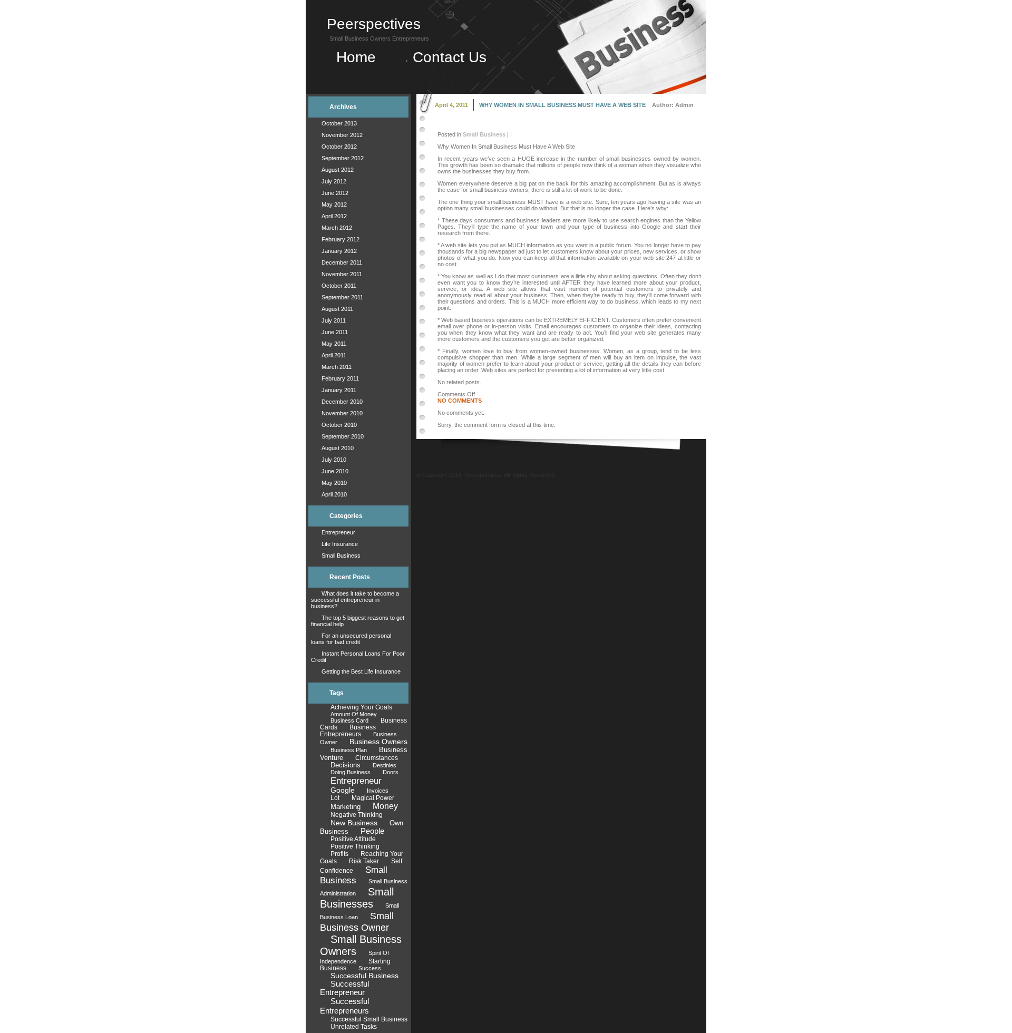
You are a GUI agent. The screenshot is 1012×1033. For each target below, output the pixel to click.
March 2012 (337, 228)
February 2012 (340, 239)
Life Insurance (340, 544)
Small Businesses (357, 898)
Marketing (345, 807)
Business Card (349, 720)
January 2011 (339, 390)
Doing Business (350, 772)
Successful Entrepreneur (344, 988)
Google (342, 790)
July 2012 (334, 181)
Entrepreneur (338, 532)
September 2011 (342, 297)
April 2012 (334, 216)
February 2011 (340, 378)
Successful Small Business (368, 1019)
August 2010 (338, 448)
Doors (390, 772)
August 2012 (338, 170)
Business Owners (378, 741)
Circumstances (376, 757)
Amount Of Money (353, 714)
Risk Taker (364, 861)
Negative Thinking (356, 814)
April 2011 (334, 355)
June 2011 (335, 332)
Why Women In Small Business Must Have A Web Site (562, 105)
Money (385, 806)
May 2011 (334, 343)
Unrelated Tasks (353, 1026)
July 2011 (334, 320)
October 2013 (339, 123)
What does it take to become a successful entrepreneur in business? (355, 599)
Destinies (384, 765)
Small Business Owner (357, 921)
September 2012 (343, 158)
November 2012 (342, 135)
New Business (353, 822)
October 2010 (339, 425)
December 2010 (342, 401)
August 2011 (337, 309)
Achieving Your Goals (361, 707)
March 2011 (337, 367)
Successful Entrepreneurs (344, 1006)
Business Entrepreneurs (348, 730)
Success (369, 968)
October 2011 (339, 285)
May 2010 (334, 483)
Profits (339, 853)
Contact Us (449, 57)
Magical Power (373, 798)
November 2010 (342, 413)
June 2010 (335, 471)
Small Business (341, 555)
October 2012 (339, 146)
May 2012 (334, 204)
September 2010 (343, 436)
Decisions (345, 765)
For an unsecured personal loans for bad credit (351, 638)
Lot (334, 798)
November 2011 (342, 274)
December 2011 (342, 262)
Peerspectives (374, 24)
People (372, 831)
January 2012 (339, 251)
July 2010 (334, 459)
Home (360, 57)
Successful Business (364, 975)
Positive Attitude (353, 839)
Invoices (377, 790)
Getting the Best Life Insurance (361, 671)
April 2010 (334, 494)
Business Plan (348, 750)
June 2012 (335, 193)
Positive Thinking (355, 846)
